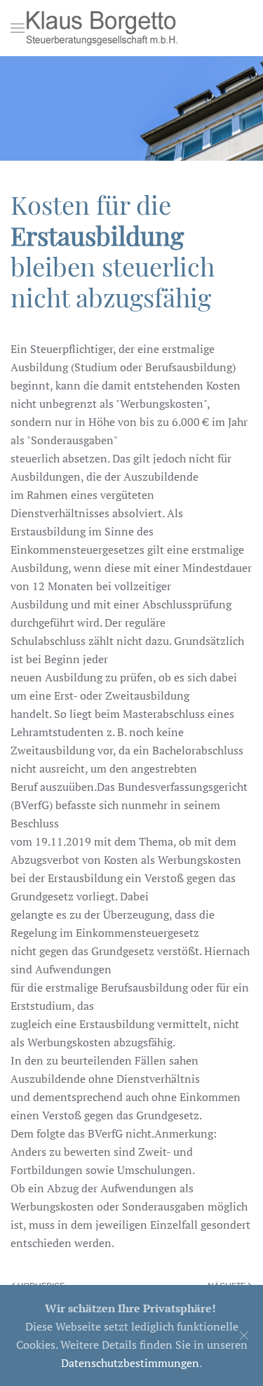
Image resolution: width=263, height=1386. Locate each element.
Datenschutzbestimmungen (130, 1363)
